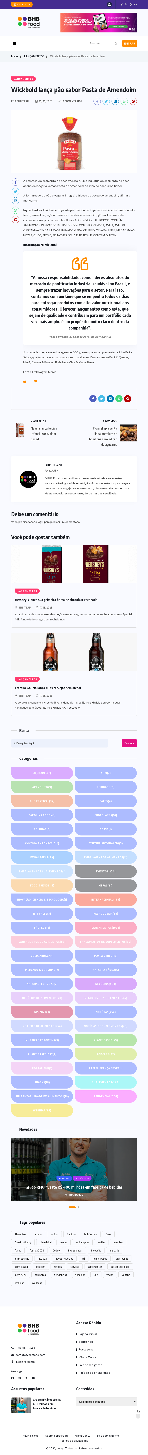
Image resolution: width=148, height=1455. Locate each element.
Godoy (56, 1250)
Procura (129, 743)
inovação (96, 1250)
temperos (40, 1274)
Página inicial (88, 1334)
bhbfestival (90, 1234)
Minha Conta (88, 1357)
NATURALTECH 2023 (42, 983)
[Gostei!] (24, 381)
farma (18, 1250)
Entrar (129, 43)
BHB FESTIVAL (42, 801)
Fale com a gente (90, 1365)
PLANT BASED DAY (42, 1054)
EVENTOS (106, 871)
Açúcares (42, 773)
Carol (108, 1234)
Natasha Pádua (106, 969)
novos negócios (64, 1258)
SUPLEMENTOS (106, 1082)
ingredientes (75, 1250)
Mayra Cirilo (105, 955)
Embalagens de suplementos (42, 871)
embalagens (82, 1242)
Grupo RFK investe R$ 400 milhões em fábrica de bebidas (74, 1186)
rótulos (58, 1266)
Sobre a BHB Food (56, 1436)
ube (96, 1274)
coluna (63, 1242)
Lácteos (42, 927)
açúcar (54, 1234)
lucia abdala (42, 955)
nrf (83, 1258)
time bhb (80, 1274)
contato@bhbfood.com (30, 1355)
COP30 (106, 829)
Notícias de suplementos (106, 1026)
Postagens (86, 1349)
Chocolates (105, 815)
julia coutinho (22, 1258)
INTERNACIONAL (105, 899)
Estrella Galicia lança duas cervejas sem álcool (48, 688)
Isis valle (114, 1250)
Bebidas (106, 787)
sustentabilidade (120, 1266)
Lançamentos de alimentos (42, 941)
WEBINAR (42, 1110)
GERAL (105, 885)
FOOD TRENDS (42, 885)
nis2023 (42, 1258)
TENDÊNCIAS (105, 1096)
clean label (45, 1242)
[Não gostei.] (35, 381)
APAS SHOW (42, 787)
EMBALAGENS (42, 857)
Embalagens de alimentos (105, 857)
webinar (19, 1282)
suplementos (95, 1266)
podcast (40, 1266)
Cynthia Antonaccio (42, 843)
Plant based (106, 1040)
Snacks (42, 1082)
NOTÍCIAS (106, 1012)
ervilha (101, 1242)
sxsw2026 (20, 1274)
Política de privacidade (94, 1373)
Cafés (106, 801)
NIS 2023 (42, 1012)
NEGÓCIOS (105, 983)
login (40, 522)
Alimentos (20, 1234)
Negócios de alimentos (42, 998)
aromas (38, 1234)
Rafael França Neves (106, 1068)
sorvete (74, 1266)
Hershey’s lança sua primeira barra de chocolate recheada (56, 600)
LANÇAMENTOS (34, 56)
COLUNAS (42, 829)
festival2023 (37, 1250)
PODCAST (106, 1054)
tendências (60, 1274)
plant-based (100, 1258)
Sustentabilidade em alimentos (42, 1096)
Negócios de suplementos (105, 998)
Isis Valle (42, 913)
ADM (106, 773)
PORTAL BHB (42, 1068)
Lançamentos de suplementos (105, 941)
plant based (21, 1266)
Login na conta (25, 1362)
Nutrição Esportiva (42, 1040)
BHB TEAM (25, 607)
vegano (126, 1274)
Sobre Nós (86, 1342)
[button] (72, 1207)
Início (14, 56)
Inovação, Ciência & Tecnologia (42, 899)
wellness (37, 1282)
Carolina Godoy (42, 815)
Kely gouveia (105, 913)
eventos (118, 1242)
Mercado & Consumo (42, 969)
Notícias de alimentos (42, 1026)
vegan (109, 1274)
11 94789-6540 (25, 1348)
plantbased (122, 1258)
